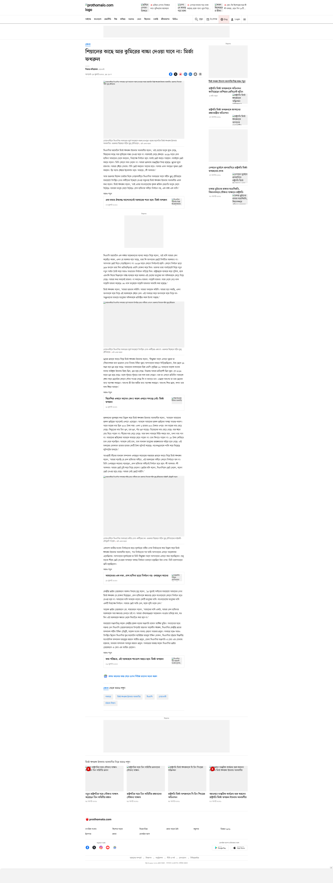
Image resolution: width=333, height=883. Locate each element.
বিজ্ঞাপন (149, 858)
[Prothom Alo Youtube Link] (109, 847)
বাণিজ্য (122, 19)
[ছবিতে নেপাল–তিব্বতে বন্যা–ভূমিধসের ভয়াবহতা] (145, 7)
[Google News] (114, 848)
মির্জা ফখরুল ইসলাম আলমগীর (128, 696)
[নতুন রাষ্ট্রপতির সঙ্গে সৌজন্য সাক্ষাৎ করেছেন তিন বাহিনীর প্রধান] (104, 778)
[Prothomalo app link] (220, 848)
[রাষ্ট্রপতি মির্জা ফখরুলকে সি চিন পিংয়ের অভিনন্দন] (187, 778)
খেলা (139, 19)
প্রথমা (114, 834)
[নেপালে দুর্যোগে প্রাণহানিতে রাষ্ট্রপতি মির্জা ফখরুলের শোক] (240, 178)
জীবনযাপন (165, 19)
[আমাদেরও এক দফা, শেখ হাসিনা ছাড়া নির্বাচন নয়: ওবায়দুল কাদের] (177, 577)
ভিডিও (175, 19)
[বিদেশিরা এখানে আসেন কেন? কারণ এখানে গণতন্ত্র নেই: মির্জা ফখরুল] (177, 400)
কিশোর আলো (117, 829)
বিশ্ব (115, 19)
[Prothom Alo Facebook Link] (88, 847)
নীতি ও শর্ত (171, 858)
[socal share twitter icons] (176, 75)
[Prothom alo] (102, 7)
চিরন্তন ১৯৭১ (225, 829)
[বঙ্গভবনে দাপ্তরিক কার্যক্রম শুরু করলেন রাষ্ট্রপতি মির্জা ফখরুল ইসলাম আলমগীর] (228, 778)
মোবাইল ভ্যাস (144, 834)
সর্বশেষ (88, 19)
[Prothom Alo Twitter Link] (95, 847)
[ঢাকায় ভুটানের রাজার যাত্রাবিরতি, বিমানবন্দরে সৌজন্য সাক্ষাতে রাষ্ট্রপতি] (240, 199)
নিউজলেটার (194, 858)
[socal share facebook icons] (171, 75)
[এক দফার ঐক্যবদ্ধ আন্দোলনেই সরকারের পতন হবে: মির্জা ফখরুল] (177, 201)
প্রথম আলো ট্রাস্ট (172, 829)
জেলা (88, 44)
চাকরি (155, 19)
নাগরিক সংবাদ (90, 829)
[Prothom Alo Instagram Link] (102, 847)
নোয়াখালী (162, 696)
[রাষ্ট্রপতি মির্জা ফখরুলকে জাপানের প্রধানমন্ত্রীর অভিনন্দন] (240, 120)
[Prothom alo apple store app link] (239, 848)
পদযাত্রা (108, 696)
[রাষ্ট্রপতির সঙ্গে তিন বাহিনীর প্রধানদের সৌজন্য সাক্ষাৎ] (146, 778)
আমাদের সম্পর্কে (136, 858)
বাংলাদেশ (97, 19)
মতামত (131, 19)
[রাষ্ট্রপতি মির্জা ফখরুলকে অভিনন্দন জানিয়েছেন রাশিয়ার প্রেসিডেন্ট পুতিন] (240, 99)
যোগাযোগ (182, 858)
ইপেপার (88, 834)
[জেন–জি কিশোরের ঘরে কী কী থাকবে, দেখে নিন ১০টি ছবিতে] (219, 7)
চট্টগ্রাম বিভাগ (110, 703)
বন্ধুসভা (196, 829)
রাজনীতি (107, 19)
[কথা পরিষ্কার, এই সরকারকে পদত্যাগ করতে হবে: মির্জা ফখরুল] (177, 661)
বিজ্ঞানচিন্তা (143, 829)
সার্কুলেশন (159, 858)
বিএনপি (150, 696)
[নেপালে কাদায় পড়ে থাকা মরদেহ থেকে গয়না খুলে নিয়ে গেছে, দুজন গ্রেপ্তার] (182, 7)
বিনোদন (147, 19)
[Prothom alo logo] (98, 820)
